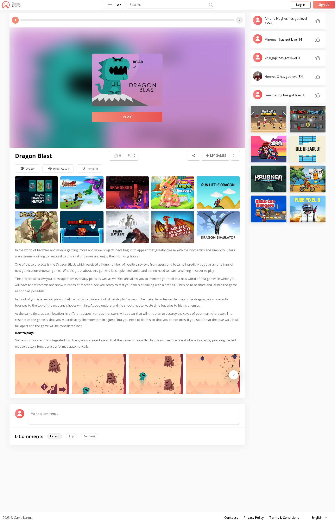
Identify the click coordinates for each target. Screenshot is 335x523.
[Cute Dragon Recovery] (172, 192)
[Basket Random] (269, 119)
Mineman (272, 39)
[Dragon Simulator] (218, 227)
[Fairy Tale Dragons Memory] (36, 192)
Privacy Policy (253, 517)
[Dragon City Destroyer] (172, 227)
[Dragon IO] (36, 227)
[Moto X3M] (308, 179)
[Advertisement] (167, 478)
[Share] (193, 156)
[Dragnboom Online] (81, 227)
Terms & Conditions (284, 517)
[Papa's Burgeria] (269, 209)
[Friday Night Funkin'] (269, 149)
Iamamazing (274, 95)
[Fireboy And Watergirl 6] (308, 119)
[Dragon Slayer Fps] (127, 227)
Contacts (231, 517)
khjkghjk (271, 58)
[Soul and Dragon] (81, 192)
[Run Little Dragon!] (218, 192)
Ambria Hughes (276, 18)
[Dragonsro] (127, 192)
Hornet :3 (272, 76)
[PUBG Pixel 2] (308, 209)
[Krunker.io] (269, 179)
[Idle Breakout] (308, 149)
